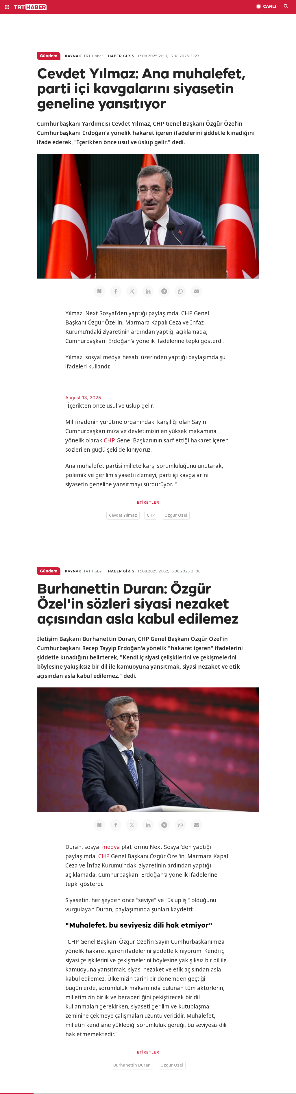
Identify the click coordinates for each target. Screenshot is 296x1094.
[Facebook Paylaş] (115, 291)
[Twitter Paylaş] (132, 291)
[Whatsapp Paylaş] (180, 291)
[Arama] (286, 6)
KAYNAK (73, 56)
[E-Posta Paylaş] (196, 291)
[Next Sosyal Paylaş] (99, 291)
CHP (109, 440)
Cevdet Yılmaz (123, 515)
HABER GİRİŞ (121, 56)
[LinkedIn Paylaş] (148, 291)
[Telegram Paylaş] (164, 291)
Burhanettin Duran (132, 1065)
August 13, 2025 (83, 397)
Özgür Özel (175, 515)
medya (111, 847)
